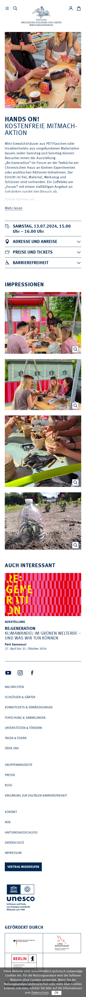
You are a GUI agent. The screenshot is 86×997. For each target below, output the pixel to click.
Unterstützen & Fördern (23, 728)
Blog (8, 785)
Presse (10, 775)
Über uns (12, 748)
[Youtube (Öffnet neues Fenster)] (8, 672)
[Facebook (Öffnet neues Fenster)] (32, 672)
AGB (8, 822)
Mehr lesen (13, 208)
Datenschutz (14, 842)
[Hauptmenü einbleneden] (7, 8)
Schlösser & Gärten (20, 697)
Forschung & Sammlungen (25, 718)
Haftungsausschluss (21, 832)
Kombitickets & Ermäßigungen (28, 707)
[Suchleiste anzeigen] (15, 8)
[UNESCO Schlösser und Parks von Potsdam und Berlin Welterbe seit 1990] (21, 898)
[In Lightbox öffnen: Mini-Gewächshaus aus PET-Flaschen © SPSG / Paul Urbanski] (75, 545)
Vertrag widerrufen (23, 867)
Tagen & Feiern (15, 738)
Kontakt (11, 812)
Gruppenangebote (18, 765)
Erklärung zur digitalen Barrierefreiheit (36, 795)
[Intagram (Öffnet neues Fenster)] (20, 672)
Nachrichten (14, 687)
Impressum (13, 853)
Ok (56, 992)
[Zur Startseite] (41, 16)
